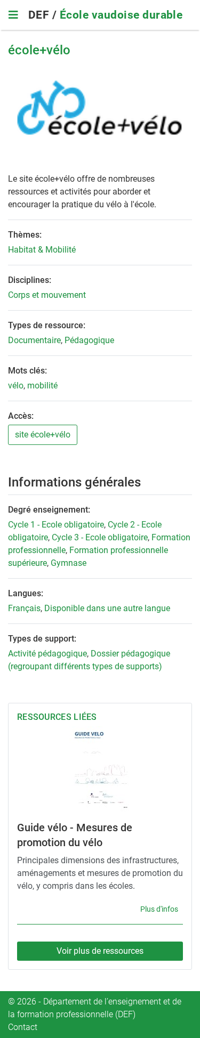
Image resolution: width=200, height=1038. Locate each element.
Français (24, 608)
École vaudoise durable (121, 15)
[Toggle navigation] (13, 15)
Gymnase (68, 563)
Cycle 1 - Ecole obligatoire (56, 525)
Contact (22, 1027)
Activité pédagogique (47, 653)
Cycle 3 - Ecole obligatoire (100, 537)
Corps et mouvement (47, 295)
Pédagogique (89, 340)
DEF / (44, 15)
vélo (15, 385)
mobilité (42, 385)
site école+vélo (42, 434)
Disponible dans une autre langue (107, 608)
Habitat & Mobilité (42, 250)
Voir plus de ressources (100, 951)
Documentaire (34, 340)
